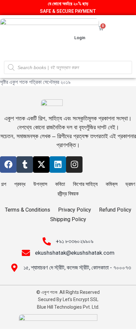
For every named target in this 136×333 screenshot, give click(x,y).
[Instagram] (74, 164)
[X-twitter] (41, 164)
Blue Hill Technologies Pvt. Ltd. (68, 307)
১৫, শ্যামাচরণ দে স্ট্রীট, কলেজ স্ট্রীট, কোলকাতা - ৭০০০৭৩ (77, 267)
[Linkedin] (58, 164)
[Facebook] (8, 164)
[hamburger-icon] (125, 37)
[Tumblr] (25, 164)
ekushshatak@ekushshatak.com (75, 252)
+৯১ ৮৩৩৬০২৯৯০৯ (74, 241)
